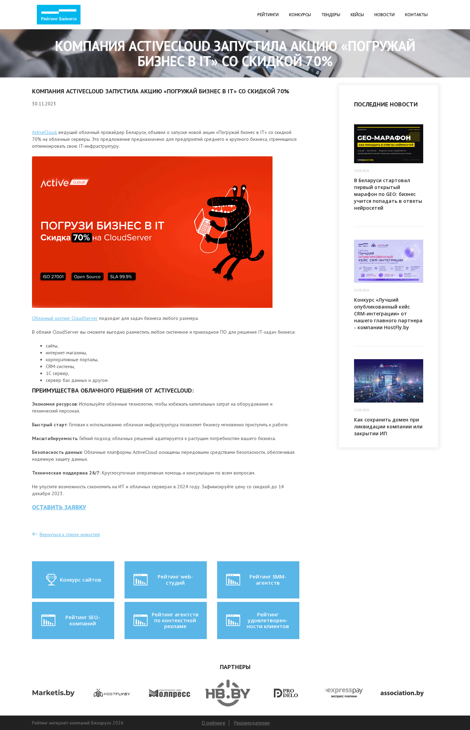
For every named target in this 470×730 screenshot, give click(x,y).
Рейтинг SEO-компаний (82, 620)
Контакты (416, 15)
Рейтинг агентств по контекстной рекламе (175, 620)
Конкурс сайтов (80, 579)
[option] (61, 693)
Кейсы (357, 15)
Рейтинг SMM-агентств (267, 579)
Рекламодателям (252, 723)
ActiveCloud (44, 132)
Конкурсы (300, 15)
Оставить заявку (59, 507)
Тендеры (330, 15)
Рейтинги (268, 15)
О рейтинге (213, 723)
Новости (384, 15)
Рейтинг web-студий (175, 579)
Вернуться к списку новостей (70, 534)
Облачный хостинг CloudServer (65, 318)
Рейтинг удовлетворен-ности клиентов (268, 620)
